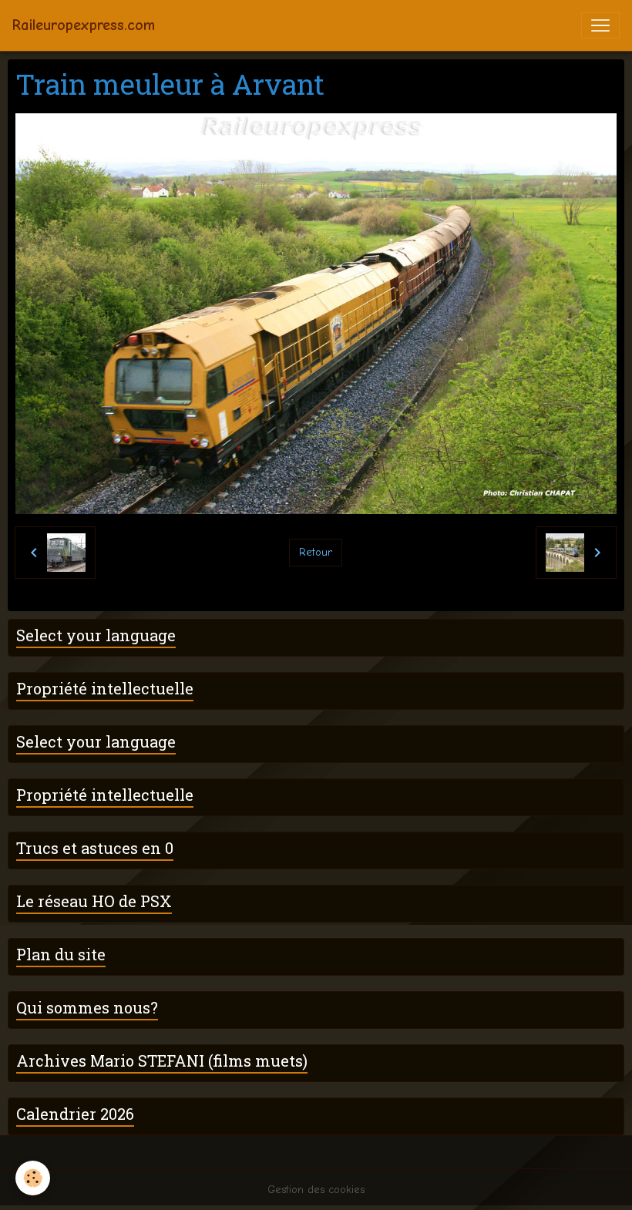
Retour (315, 552)
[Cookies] (32, 1178)
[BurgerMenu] (600, 25)
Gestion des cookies (316, 1189)
